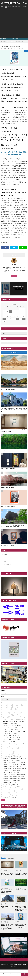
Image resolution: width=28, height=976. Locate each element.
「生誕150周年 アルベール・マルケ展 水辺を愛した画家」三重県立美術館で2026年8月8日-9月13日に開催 (21, 908)
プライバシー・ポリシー (6, 564)
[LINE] (23, 247)
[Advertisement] (14, 22)
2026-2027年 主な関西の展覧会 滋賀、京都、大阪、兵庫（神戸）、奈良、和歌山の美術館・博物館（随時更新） (14, 526)
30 (23, 318)
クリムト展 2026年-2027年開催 (8, 468)
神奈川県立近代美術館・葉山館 (10, 95)
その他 (19, 6)
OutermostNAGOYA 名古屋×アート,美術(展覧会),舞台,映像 (14, 3)
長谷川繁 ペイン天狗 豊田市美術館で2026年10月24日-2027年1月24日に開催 (20, 926)
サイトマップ (4, 561)
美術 (6, 6)
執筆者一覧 (4, 567)
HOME (2, 6)
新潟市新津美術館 (7, 148)
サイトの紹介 (4, 557)
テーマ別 (21, 48)
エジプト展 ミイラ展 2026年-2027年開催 (10, 371)
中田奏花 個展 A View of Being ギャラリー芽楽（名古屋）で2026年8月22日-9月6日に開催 (14, 430)
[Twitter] (14, 247)
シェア (11, 975)
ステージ (9, 6)
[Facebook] (5, 247)
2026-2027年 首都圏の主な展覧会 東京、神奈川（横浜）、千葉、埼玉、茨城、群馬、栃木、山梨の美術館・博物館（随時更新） (14, 410)
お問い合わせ (4, 554)
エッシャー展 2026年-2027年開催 (8, 506)
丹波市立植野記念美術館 (9, 189)
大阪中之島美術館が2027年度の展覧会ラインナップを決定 (7, 907)
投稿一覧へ (14, 276)
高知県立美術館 (6, 131)
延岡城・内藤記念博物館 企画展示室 (12, 84)
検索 (3, 800)
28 (17, 318)
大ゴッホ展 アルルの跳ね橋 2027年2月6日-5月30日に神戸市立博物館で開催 (7, 891)
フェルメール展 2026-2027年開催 (8, 389)
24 (4, 318)
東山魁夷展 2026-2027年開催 (7, 450)
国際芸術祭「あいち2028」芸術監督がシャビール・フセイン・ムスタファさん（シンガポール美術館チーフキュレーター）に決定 (7, 927)
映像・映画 (15, 6)
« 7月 (3, 322)
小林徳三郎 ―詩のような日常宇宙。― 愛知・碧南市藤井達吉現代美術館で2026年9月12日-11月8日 (21, 874)
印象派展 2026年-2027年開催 (7, 487)
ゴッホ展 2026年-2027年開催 (7, 545)
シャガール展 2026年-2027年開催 (16, 41)
